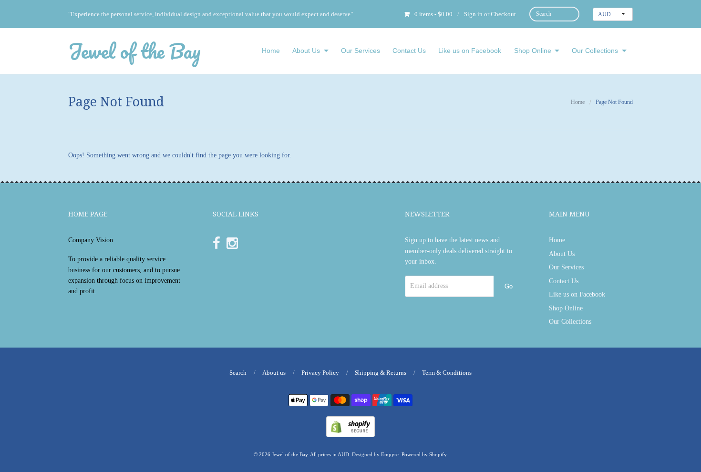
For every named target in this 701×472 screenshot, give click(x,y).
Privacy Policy (320, 372)
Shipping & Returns (380, 372)
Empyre (390, 454)
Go (509, 285)
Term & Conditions (447, 372)
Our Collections (595, 50)
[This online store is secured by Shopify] (350, 426)
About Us (306, 50)
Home (271, 50)
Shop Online (532, 50)
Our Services (360, 50)
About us (274, 372)
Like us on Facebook (469, 50)
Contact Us (409, 50)
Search (238, 372)
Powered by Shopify (424, 454)
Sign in (473, 14)
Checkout (503, 14)
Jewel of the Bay (134, 51)
